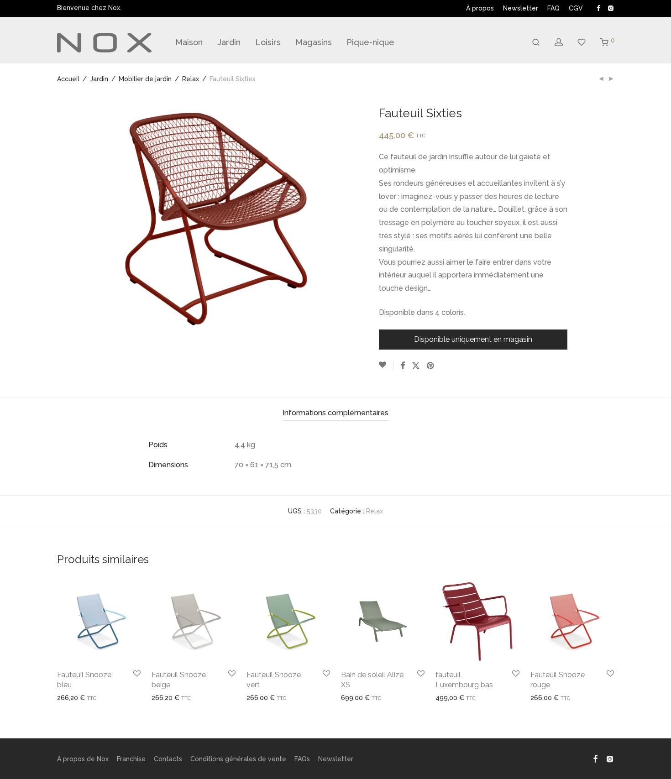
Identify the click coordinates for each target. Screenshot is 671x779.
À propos (480, 8)
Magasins (313, 42)
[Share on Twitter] (416, 366)
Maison (189, 42)
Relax (190, 79)
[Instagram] (610, 7)
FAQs (302, 759)
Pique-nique (370, 42)
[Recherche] (535, 42)
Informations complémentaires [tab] (335, 412)
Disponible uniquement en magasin (473, 339)
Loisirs (268, 42)
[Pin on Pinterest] (431, 366)
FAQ (553, 8)
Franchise (131, 759)
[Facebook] (598, 7)
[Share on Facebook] (402, 366)
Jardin (229, 42)
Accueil (68, 79)
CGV (576, 8)
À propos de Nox (83, 759)
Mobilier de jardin (145, 79)
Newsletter (520, 8)
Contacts (168, 759)
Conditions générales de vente (238, 759)
